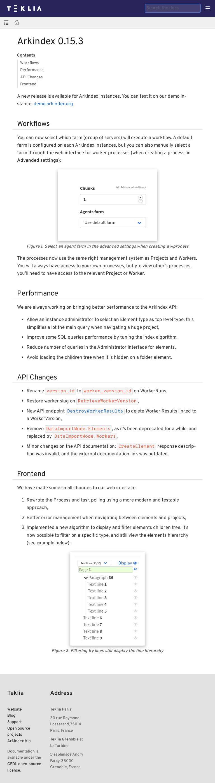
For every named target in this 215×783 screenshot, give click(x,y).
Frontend (28, 84)
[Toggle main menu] (208, 8)
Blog (11, 715)
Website (14, 709)
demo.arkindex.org (53, 104)
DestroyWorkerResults (95, 411)
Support (14, 722)
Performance (32, 69)
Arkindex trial (19, 741)
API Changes (31, 77)
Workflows (29, 62)
